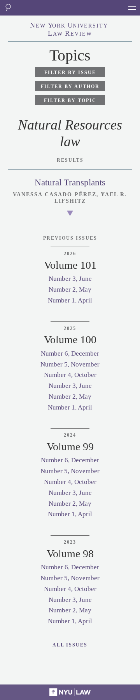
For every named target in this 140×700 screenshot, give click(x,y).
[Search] (8, 8)
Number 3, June (70, 278)
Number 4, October (70, 375)
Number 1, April (70, 300)
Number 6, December (70, 353)
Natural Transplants (70, 182)
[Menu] (132, 8)
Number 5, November (70, 364)
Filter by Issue (70, 72)
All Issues (70, 645)
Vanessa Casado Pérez (54, 194)
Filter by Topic (70, 100)
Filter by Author (70, 86)
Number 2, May (70, 289)
